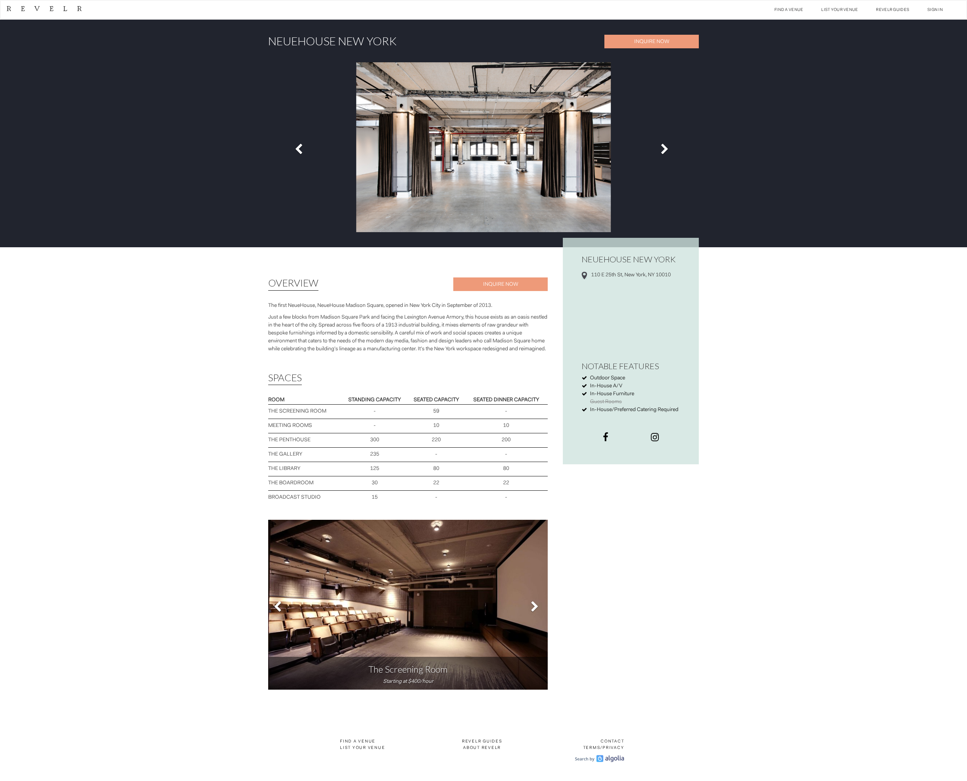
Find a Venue (788, 10)
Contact (612, 741)
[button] (300, 147)
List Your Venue (839, 10)
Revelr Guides (892, 10)
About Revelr (482, 748)
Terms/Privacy (603, 748)
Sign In (935, 10)
